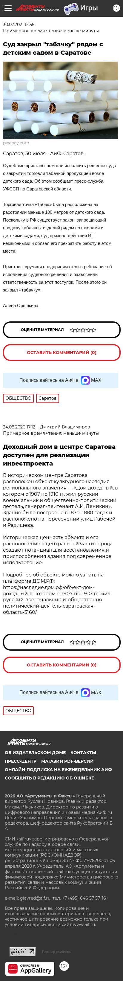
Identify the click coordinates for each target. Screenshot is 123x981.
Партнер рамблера (56, 951)
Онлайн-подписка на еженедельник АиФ (58, 769)
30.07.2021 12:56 (19, 24)
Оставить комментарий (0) (61, 352)
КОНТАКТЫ (83, 752)
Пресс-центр (20, 761)
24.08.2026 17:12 (19, 427)
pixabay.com (16, 143)
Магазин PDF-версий (67, 761)
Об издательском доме (35, 752)
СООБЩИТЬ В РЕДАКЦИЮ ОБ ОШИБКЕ (49, 778)
